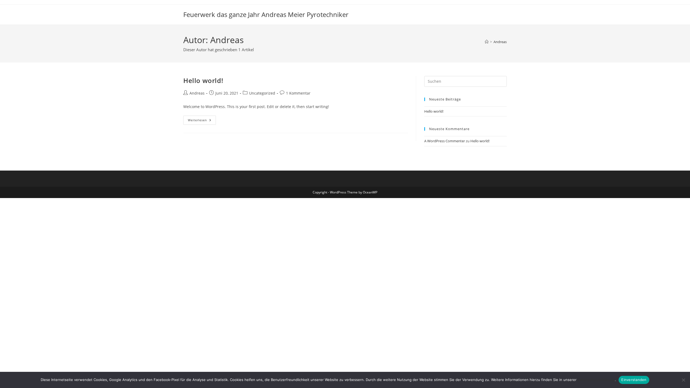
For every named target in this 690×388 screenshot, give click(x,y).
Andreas (500, 41)
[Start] (486, 41)
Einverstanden (633, 379)
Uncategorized (262, 93)
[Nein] (683, 380)
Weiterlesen (202, 121)
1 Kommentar (298, 93)
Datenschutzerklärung (596, 379)
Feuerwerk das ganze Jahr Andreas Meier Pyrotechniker (266, 14)
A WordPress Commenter (444, 140)
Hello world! (203, 80)
